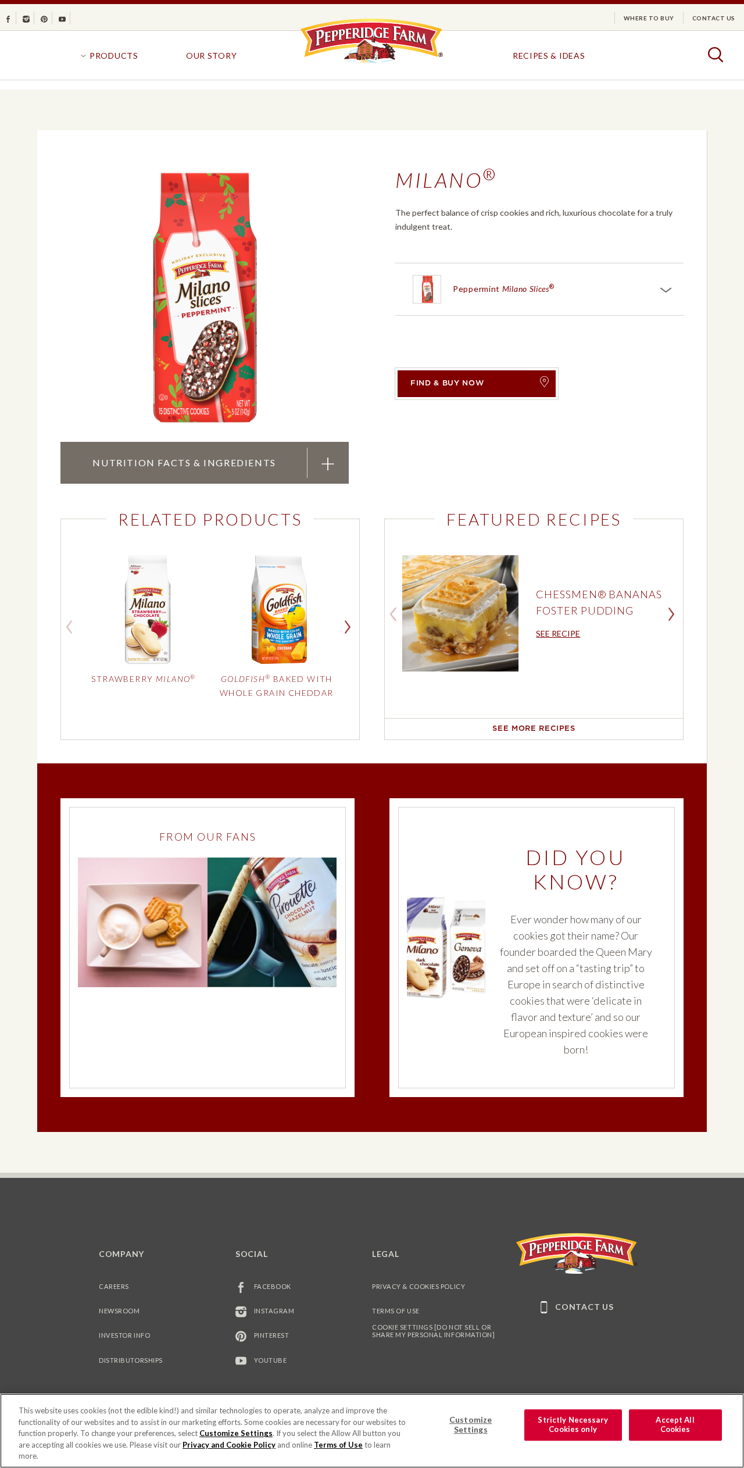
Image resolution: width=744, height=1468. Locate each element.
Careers (114, 1286)
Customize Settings (236, 1433)
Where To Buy (649, 18)
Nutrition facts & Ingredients (184, 462)
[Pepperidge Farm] (372, 62)
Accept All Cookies (675, 1425)
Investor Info (124, 1335)
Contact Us (713, 18)
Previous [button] (72, 626)
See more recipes (533, 729)
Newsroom (119, 1311)
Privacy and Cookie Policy (229, 1444)
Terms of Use (396, 1311)
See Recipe (558, 633)
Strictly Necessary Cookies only (572, 1425)
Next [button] (350, 626)
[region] (372, 1431)
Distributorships (131, 1360)
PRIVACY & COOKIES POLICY (418, 1286)
